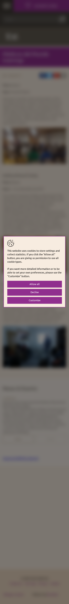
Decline (34, 292)
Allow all (35, 284)
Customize (34, 300)
